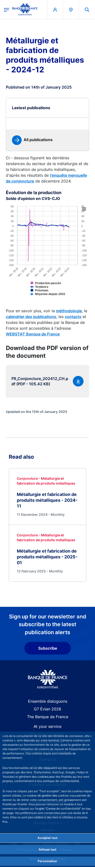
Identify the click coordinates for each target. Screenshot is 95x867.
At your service (47, 726)
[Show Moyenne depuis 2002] (55, 297)
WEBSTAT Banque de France (33, 334)
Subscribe (47, 648)
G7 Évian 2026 (47, 709)
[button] (87, 9)
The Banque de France (47, 716)
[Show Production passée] (53, 287)
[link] (32, 140)
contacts (73, 316)
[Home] (47, 679)
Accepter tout (47, 838)
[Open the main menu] (6, 9)
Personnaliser (47, 861)
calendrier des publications (31, 316)
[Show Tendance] (47, 290)
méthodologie (69, 310)
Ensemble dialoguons (47, 701)
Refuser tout (48, 849)
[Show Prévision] (47, 294)
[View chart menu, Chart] (84, 209)
